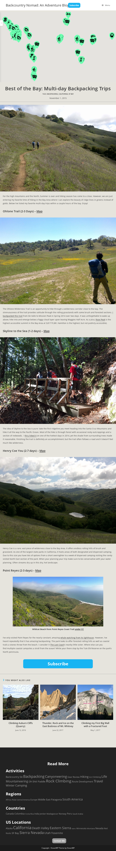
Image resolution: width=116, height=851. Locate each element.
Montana (91, 828)
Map (39, 211)
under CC (79, 629)
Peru (69, 813)
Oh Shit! (33, 781)
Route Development (82, 781)
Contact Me (59, 840)
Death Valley (40, 828)
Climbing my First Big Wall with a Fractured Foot (95, 725)
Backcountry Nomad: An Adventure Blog (37, 5)
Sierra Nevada (32, 832)
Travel (98, 781)
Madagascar (52, 813)
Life (104, 776)
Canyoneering (56, 776)
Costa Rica (29, 814)
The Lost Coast (57, 644)
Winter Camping (16, 785)
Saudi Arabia (78, 814)
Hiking (84, 777)
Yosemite (57, 833)
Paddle (41, 781)
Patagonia (56, 799)
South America (72, 799)
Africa (8, 799)
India (36, 813)
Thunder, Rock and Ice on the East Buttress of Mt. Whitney (58, 725)
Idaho (74, 829)
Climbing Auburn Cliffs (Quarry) (21, 725)
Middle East (44, 799)
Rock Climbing (58, 781)
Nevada (99, 828)
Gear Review (73, 776)
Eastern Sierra (60, 828)
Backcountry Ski (14, 776)
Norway (62, 813)
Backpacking (52, 94)
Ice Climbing (95, 777)
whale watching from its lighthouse (77, 637)
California (63, 94)
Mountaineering (17, 781)
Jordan (43, 813)
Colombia (19, 813)
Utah (47, 833)
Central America (23, 799)
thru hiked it (30, 435)
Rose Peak (100, 319)
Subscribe (74, 5)
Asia (14, 799)
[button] (26, 31)
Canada (10, 813)
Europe (33, 799)
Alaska (9, 828)
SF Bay (71, 94)
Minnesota (81, 828)
